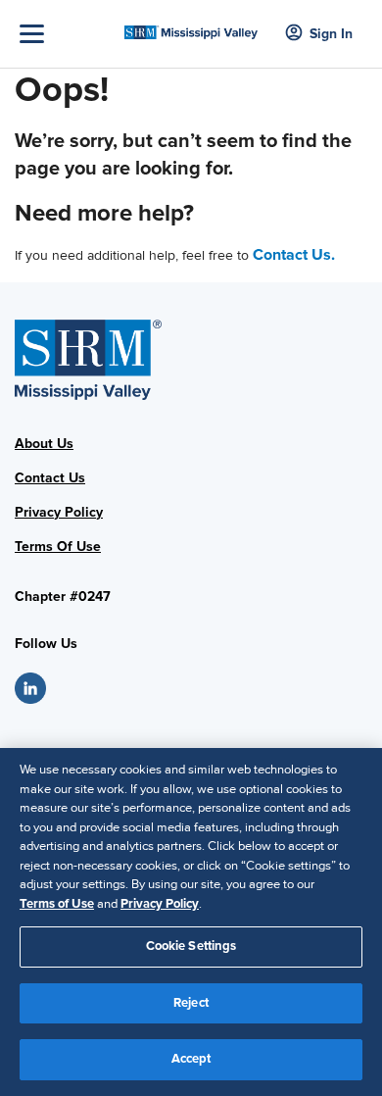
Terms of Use (57, 904)
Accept (191, 1059)
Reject (191, 1003)
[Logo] (191, 26)
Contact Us (50, 478)
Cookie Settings (191, 946)
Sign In (331, 33)
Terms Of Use (58, 546)
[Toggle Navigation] (67, 34)
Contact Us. (294, 255)
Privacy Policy (59, 512)
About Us (44, 443)
